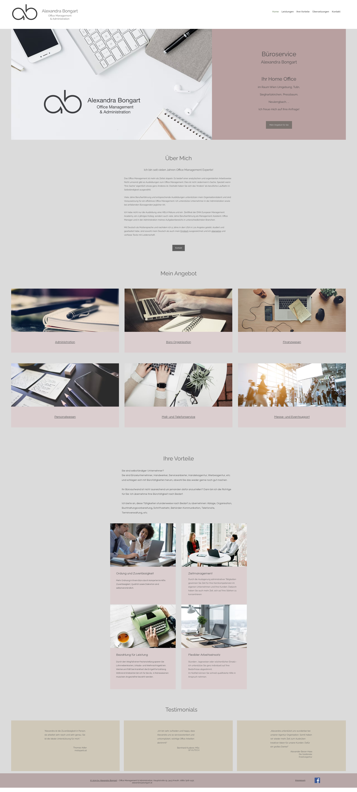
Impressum (300, 780)
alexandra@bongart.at (142, 783)
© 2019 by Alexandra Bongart (103, 780)
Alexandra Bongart (60, 11)
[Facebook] (317, 780)
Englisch (184, 231)
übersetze (216, 231)
